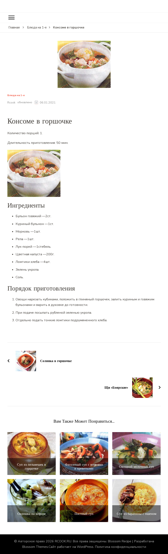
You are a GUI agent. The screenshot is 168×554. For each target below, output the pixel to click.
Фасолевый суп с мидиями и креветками (84, 466)
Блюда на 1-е (16, 95)
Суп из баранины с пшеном (136, 514)
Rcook (11, 102)
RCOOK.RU (63, 541)
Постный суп (84, 514)
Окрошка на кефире (31, 514)
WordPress (85, 547)
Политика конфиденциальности (120, 547)
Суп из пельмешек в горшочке (31, 466)
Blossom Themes (35, 547)
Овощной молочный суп (136, 467)
